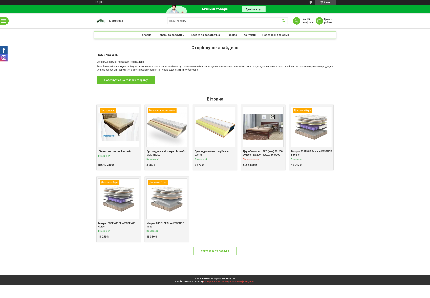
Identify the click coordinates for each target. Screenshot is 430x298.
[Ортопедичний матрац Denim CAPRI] (215, 127)
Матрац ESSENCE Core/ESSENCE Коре (165, 225)
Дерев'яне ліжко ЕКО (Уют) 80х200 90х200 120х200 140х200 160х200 (263, 153)
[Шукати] (284, 21)
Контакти (250, 35)
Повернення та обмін (276, 35)
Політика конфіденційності (242, 281)
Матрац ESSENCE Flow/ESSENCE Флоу (116, 225)
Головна (146, 35)
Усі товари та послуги (215, 251)
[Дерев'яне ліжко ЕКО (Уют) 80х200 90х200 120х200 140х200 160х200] (263, 127)
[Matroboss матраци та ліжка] (101, 21)
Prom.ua (231, 278)
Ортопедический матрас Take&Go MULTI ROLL (166, 153)
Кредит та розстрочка (205, 35)
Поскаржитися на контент (215, 281)
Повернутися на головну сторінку (126, 80)
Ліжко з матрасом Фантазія (114, 151)
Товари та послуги (170, 35)
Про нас (232, 35)
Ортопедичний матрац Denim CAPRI (212, 153)
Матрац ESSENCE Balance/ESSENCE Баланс (311, 153)
